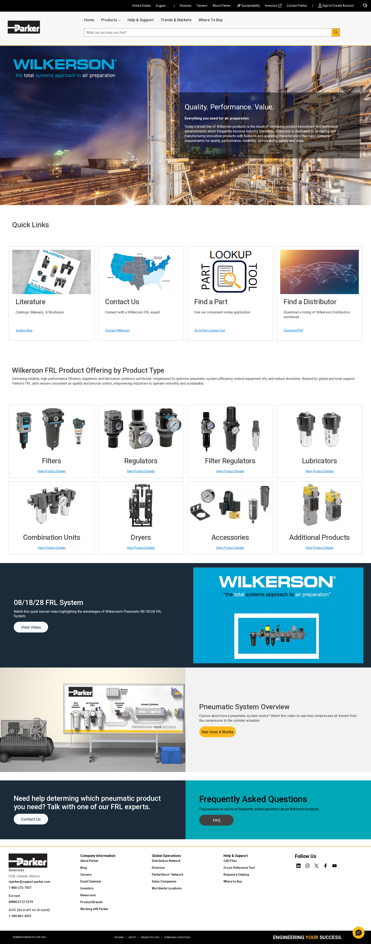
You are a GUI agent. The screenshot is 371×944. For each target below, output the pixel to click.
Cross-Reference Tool (239, 867)
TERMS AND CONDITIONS (177, 937)
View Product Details (51, 471)
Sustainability (251, 5)
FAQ (216, 820)
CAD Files (230, 861)
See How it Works (218, 731)
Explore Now (24, 330)
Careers (202, 5)
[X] (316, 865)
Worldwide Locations (167, 888)
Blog (83, 867)
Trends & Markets (176, 20)
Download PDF (293, 330)
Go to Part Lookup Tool (210, 330)
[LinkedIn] (298, 865)
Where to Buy (233, 881)
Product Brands (91, 902)
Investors (271, 5)
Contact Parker (297, 5)
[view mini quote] (365, 6)
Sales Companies (164, 881)
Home (89, 20)
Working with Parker (94, 909)
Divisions (186, 5)
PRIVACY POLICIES (151, 937)
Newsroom (88, 895)
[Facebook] (325, 865)
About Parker (222, 5)
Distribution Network (166, 861)
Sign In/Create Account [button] (338, 5)
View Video (31, 627)
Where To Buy (210, 20)
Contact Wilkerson (117, 330)
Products (109, 20)
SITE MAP (120, 937)
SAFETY (134, 937)
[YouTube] (334, 865)
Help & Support (141, 20)
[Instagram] (307, 865)
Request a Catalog (236, 874)
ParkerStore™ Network (167, 874)
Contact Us (31, 819)
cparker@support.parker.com (29, 881)
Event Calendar (90, 881)
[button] (163, 6)
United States (141, 5)
